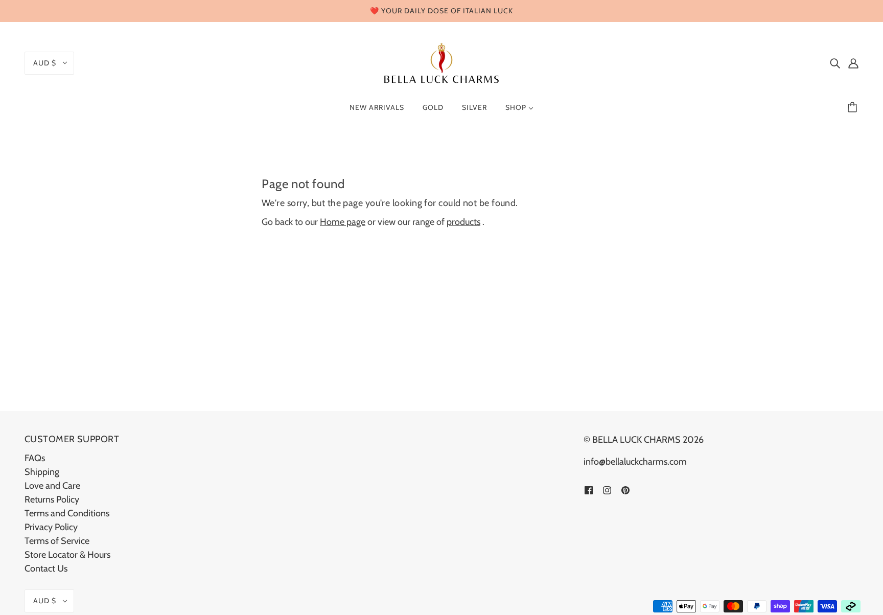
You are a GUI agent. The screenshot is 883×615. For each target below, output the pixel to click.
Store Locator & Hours (67, 554)
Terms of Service (57, 540)
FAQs (35, 458)
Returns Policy (52, 499)
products (463, 221)
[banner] (441, 61)
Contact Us (46, 568)
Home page (342, 221)
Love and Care (52, 485)
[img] (835, 63)
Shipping (42, 471)
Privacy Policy (51, 527)
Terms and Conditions (67, 513)
